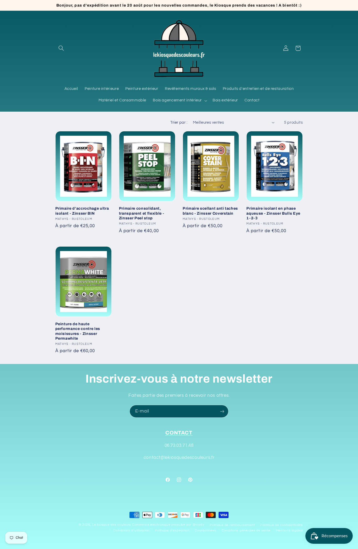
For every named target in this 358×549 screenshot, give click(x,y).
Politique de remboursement (232, 525)
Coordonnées (205, 530)
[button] (61, 48)
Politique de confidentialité (281, 525)
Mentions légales (289, 530)
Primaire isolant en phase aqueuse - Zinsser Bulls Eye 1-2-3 (273, 213)
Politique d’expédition (172, 530)
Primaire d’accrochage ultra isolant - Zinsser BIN (82, 210)
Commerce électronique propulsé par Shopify (168, 524)
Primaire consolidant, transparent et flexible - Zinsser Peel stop (141, 213)
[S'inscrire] (222, 411)
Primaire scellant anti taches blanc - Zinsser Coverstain (210, 210)
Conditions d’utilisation (131, 530)
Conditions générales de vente (246, 530)
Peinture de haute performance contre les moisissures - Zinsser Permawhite (77, 331)
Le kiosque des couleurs (112, 524)
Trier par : (178, 122)
